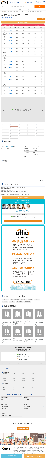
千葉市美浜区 (10, 144)
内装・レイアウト (4, 404)
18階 (4, 58)
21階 (4, 67)
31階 (4, 85)
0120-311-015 (17, 217)
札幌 (4, 389)
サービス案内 (28, 394)
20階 (4, 64)
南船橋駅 (30, 299)
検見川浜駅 (12, 301)
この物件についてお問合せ (23, 22)
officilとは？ (26, 397)
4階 (4, 37)
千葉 (32, 387)
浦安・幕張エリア (15, 299)
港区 (23, 373)
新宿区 (33, 373)
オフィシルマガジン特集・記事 (11, 394)
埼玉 (23, 387)
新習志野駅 (37, 299)
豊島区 (14, 378)
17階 (4, 52)
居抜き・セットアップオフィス (6, 415)
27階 (4, 79)
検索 (40, 6)
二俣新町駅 (23, 299)
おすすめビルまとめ (4, 397)
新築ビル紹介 (3, 399)
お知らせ (25, 404)
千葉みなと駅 (27, 301)
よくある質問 (26, 399)
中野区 (23, 378)
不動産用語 (3, 413)
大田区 (23, 375)
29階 (4, 81)
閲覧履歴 (19, 9)
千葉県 (6, 144)
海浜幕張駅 (11, 146)
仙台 (13, 389)
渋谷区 (4, 375)
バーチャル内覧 (41, 18)
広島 (4, 387)
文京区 (4, 378)
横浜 (13, 387)
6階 (4, 40)
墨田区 (23, 380)
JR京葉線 (7, 146)
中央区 (14, 373)
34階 (4, 93)
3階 (4, 30)
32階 (4, 87)
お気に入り (27, 9)
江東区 (14, 380)
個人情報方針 (26, 408)
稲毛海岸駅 (19, 301)
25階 (4, 73)
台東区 (33, 375)
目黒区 (33, 378)
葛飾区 (33, 380)
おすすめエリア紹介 (4, 406)
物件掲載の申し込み (23, 428)
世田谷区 (5, 380)
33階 (4, 90)
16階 (4, 48)
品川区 (14, 375)
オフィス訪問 (3, 408)
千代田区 (5, 373)
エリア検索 (5, 368)
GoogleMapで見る (41, 180)
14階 (4, 46)
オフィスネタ (3, 410)
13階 (4, 43)
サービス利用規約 (27, 406)
